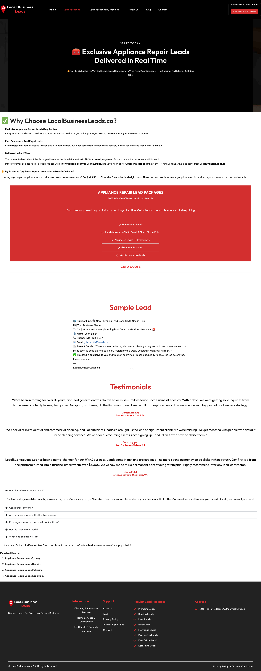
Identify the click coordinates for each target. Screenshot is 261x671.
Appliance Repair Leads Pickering (23, 569)
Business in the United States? (245, 4)
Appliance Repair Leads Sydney (22, 558)
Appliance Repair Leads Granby (23, 563)
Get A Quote (130, 267)
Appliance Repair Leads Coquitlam (24, 575)
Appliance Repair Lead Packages (130, 192)
